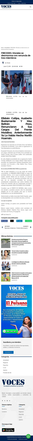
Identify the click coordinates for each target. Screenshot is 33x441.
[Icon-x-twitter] (4, 400)
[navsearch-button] (30, 7)
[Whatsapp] (9, 400)
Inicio (2, 47)
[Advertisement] (16, 27)
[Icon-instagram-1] (7, 400)
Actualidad (7, 47)
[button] (4, 221)
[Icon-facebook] (2, 400)
